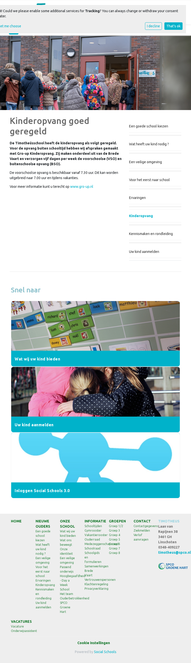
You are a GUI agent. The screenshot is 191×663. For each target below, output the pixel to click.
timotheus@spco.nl (174, 552)
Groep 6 (114, 544)
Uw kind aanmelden (144, 252)
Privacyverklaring (93, 588)
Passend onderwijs (66, 569)
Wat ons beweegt (66, 542)
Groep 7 (114, 548)
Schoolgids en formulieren (93, 557)
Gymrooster (93, 530)
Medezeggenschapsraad (93, 544)
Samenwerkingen (93, 566)
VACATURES (19, 622)
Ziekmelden (142, 530)
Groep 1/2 (116, 526)
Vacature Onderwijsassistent (19, 628)
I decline (153, 26)
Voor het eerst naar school (149, 180)
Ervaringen (137, 198)
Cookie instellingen (93, 643)
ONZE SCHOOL (67, 523)
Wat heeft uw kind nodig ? (149, 144)
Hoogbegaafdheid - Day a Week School (68, 582)
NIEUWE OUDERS (43, 523)
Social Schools (105, 652)
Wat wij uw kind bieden (68, 533)
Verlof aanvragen (141, 537)
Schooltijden (93, 526)
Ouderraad (92, 539)
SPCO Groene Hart (65, 607)
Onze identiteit (66, 551)
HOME (16, 521)
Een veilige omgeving (145, 162)
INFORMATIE (93, 521)
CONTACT (142, 521)
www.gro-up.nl (81, 187)
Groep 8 (114, 552)
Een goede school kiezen (148, 126)
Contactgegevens (142, 526)
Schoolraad (92, 548)
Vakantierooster (93, 535)
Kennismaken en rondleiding (151, 234)
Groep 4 (114, 535)
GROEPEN (117, 521)
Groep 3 (114, 530)
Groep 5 (114, 539)
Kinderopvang (141, 216)
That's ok (173, 26)
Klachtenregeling (93, 584)
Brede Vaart (89, 573)
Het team (66, 593)
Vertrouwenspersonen (93, 579)
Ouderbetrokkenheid (68, 598)
